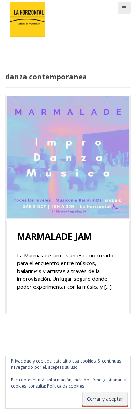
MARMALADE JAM (54, 236)
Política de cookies (65, 386)
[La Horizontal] (27, 18)
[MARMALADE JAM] (68, 156)
